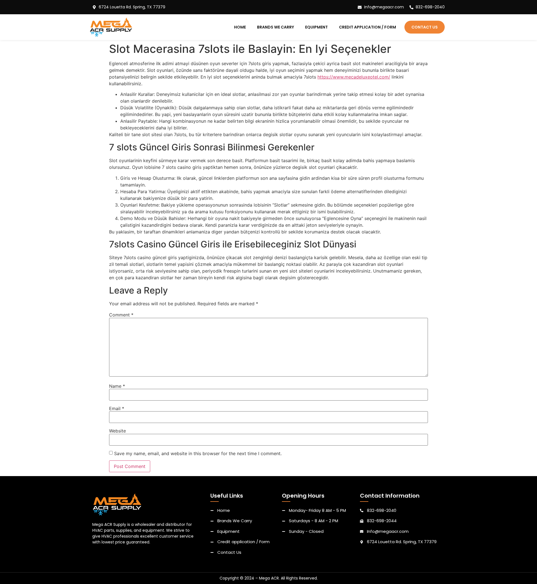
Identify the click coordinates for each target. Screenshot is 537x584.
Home (240, 27)
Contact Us (424, 27)
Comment (121, 315)
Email (116, 408)
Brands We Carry (275, 27)
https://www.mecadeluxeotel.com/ (353, 77)
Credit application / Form (367, 27)
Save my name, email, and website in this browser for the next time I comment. (198, 453)
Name (117, 386)
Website (117, 431)
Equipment (316, 27)
